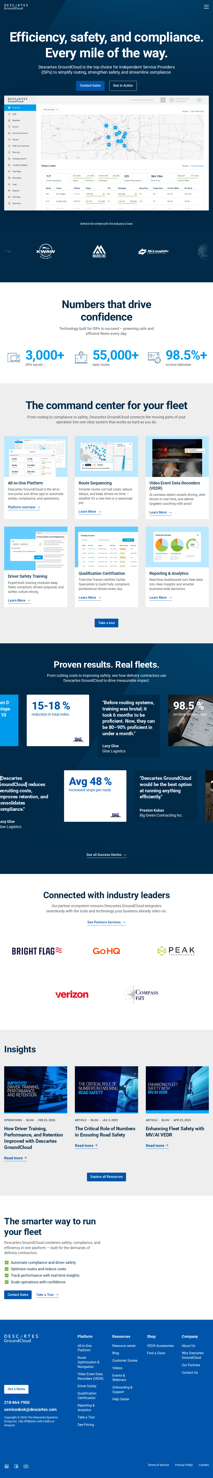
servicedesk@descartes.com (30, 1409)
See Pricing (86, 1425)
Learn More (87, 512)
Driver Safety (87, 1386)
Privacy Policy (184, 1465)
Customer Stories (124, 1361)
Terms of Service (158, 1465)
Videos (117, 1368)
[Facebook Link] (16, 1466)
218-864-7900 (17, 1402)
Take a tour (106, 623)
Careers (204, 1465)
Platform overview (21, 507)
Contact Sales (90, 85)
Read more (13, 1158)
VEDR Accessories (160, 1346)
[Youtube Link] (26, 1466)
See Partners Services (104, 922)
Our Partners (191, 1365)
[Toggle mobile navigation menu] (206, 6)
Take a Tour (45, 1295)
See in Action (123, 85)
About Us (188, 1346)
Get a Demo (16, 1389)
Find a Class (156, 1353)
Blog (115, 1353)
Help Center (120, 1399)
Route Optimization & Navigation (88, 1362)
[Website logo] (86, 7)
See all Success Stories (104, 855)
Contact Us (190, 1373)
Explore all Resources (106, 1177)
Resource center (124, 1346)
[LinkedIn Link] (6, 1466)
